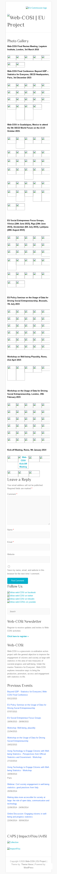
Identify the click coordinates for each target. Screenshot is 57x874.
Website (10, 554)
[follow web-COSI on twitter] (20, 595)
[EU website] (36, 8)
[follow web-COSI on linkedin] (20, 599)
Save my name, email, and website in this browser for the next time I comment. (25, 572)
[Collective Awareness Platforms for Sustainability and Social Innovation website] (12, 842)
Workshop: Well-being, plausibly (21, 728)
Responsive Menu (19, 8)
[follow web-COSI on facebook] (21, 592)
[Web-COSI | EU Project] (28, 21)
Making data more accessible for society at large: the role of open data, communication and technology (28, 800)
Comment (12, 494)
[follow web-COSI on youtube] (21, 602)
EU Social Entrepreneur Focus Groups (24, 718)
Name (10, 530)
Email (10, 542)
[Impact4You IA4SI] (13, 849)
